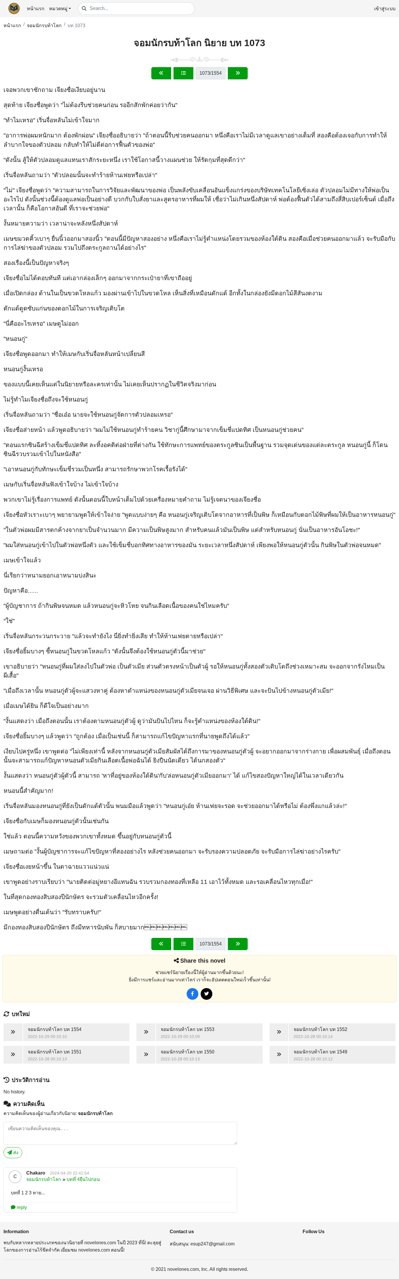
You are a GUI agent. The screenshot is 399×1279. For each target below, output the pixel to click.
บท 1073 (76, 25)
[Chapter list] (183, 73)
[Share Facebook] (192, 994)
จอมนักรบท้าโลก (44, 25)
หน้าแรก (35, 8)
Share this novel (202, 960)
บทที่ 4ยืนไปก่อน (83, 1179)
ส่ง (15, 1152)
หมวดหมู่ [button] (58, 8)
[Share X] (206, 994)
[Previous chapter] (161, 73)
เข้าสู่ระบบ (384, 8)
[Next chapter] (238, 73)
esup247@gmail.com (212, 1243)
